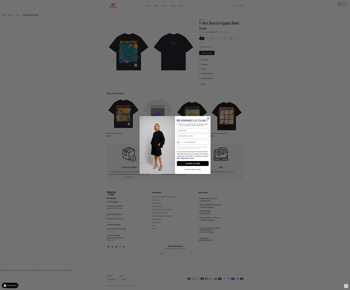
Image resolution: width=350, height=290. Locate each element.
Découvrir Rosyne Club (193, 169)
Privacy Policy (185, 158)
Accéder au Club (193, 163)
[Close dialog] (208, 118)
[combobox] (180, 142)
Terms (191, 158)
